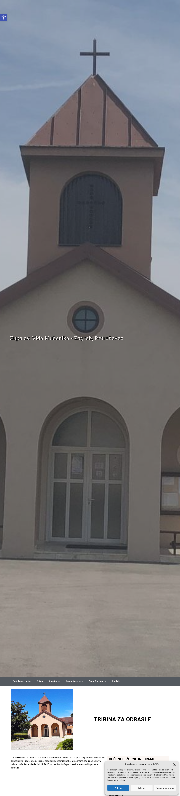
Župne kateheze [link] (74, 681)
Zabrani (142, 788)
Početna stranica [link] (22, 681)
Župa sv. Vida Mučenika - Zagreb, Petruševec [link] (66, 338)
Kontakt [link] (116, 681)
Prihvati (118, 788)
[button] (174, 764)
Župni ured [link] (54, 681)
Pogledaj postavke (165, 788)
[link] (3, 17)
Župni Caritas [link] (95, 681)
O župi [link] (40, 681)
